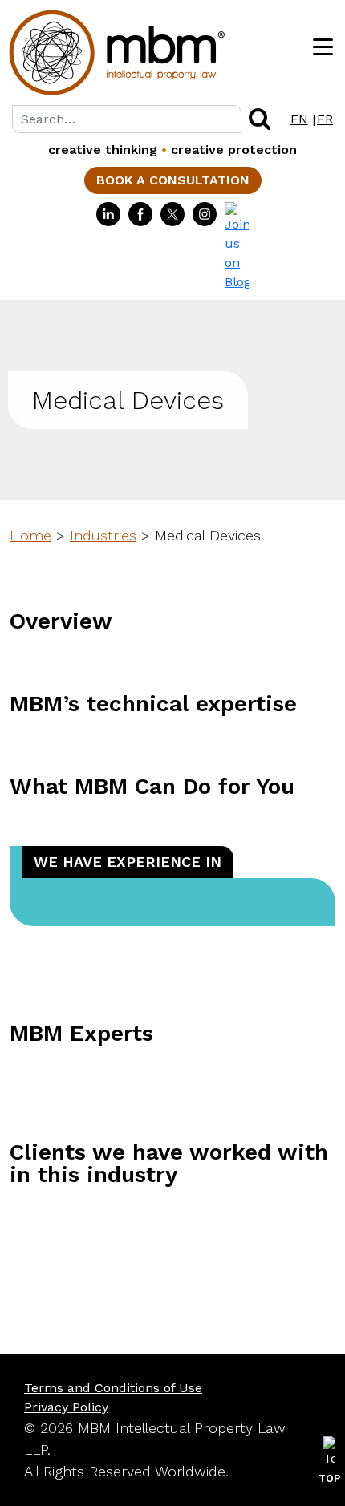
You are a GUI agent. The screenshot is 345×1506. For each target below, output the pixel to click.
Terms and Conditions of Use (113, 1387)
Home (30, 535)
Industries (103, 535)
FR (325, 119)
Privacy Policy (66, 1407)
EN (299, 119)
